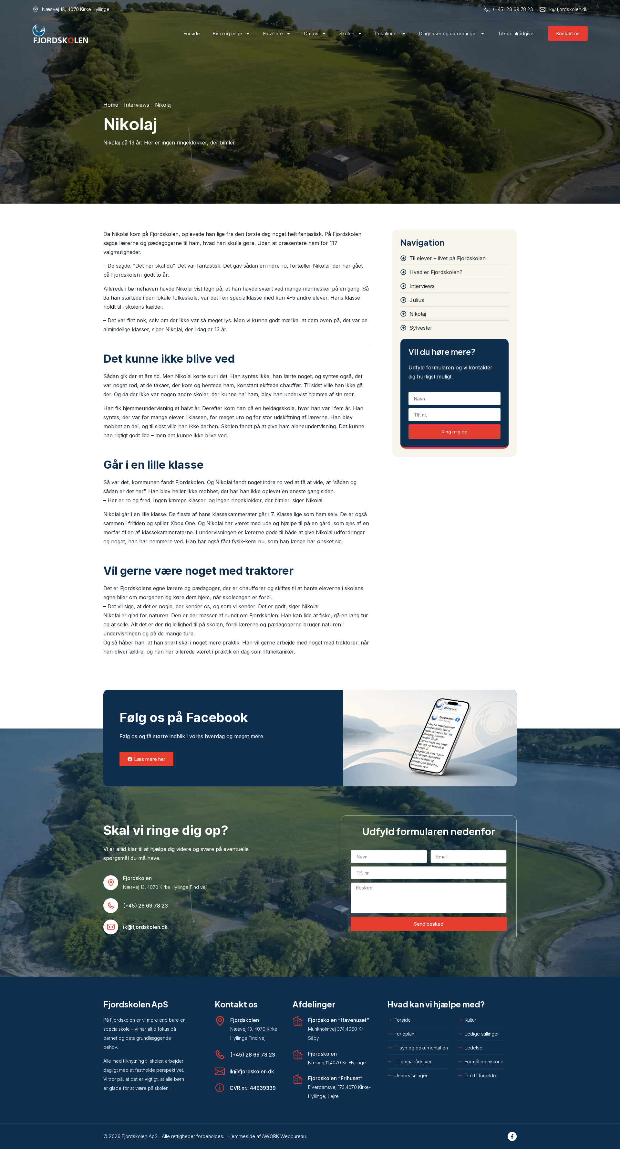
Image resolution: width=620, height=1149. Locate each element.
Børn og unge (227, 33)
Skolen (346, 33)
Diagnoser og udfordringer (448, 33)
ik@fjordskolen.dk (145, 927)
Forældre (273, 33)
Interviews (136, 104)
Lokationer (386, 33)
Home (110, 104)
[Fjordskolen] (110, 882)
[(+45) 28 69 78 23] (110, 905)
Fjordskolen (137, 878)
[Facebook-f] (512, 1136)
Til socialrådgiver (516, 33)
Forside (192, 33)
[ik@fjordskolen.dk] (110, 927)
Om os (311, 33)
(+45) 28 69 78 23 (145, 905)
